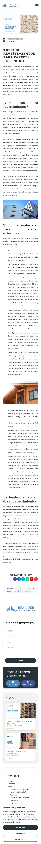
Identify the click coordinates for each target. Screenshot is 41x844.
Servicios (11, 786)
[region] (20, 824)
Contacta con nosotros (30, 553)
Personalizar (20, 833)
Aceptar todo (20, 827)
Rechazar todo (20, 839)
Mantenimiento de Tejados (20, 798)
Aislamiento (11, 41)
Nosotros (11, 784)
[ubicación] (13, 682)
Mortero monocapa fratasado (16, 753)
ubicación (13, 684)
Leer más (10, 728)
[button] (36, 5)
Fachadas (14, 800)
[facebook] (28, 682)
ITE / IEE (14, 803)
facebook (28, 684)
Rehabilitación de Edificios (20, 789)
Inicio (10, 781)
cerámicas (11, 472)
